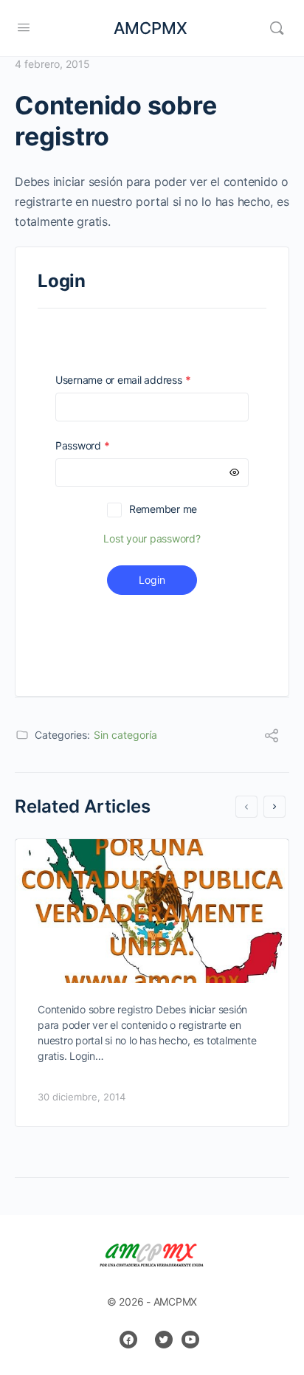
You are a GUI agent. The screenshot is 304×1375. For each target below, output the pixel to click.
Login (152, 579)
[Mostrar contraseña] (234, 473)
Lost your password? (151, 538)
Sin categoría (125, 734)
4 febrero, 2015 (52, 64)
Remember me (163, 509)
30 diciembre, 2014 (81, 1097)
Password (103, 445)
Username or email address (143, 379)
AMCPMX (150, 28)
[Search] (277, 28)
